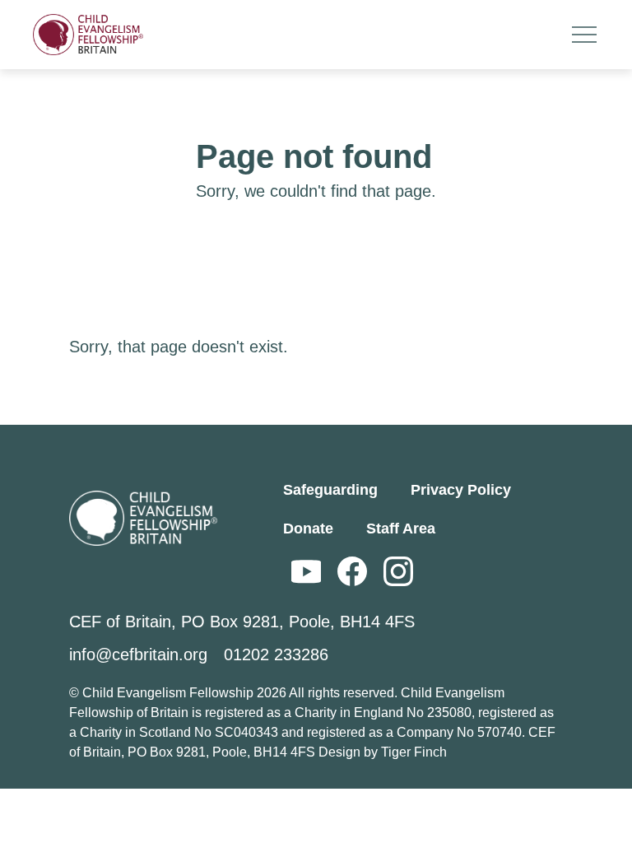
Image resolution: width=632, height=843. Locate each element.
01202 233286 (276, 654)
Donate (308, 528)
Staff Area (400, 528)
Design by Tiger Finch (382, 752)
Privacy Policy (461, 490)
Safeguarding (330, 490)
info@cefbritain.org (138, 654)
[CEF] (88, 34)
